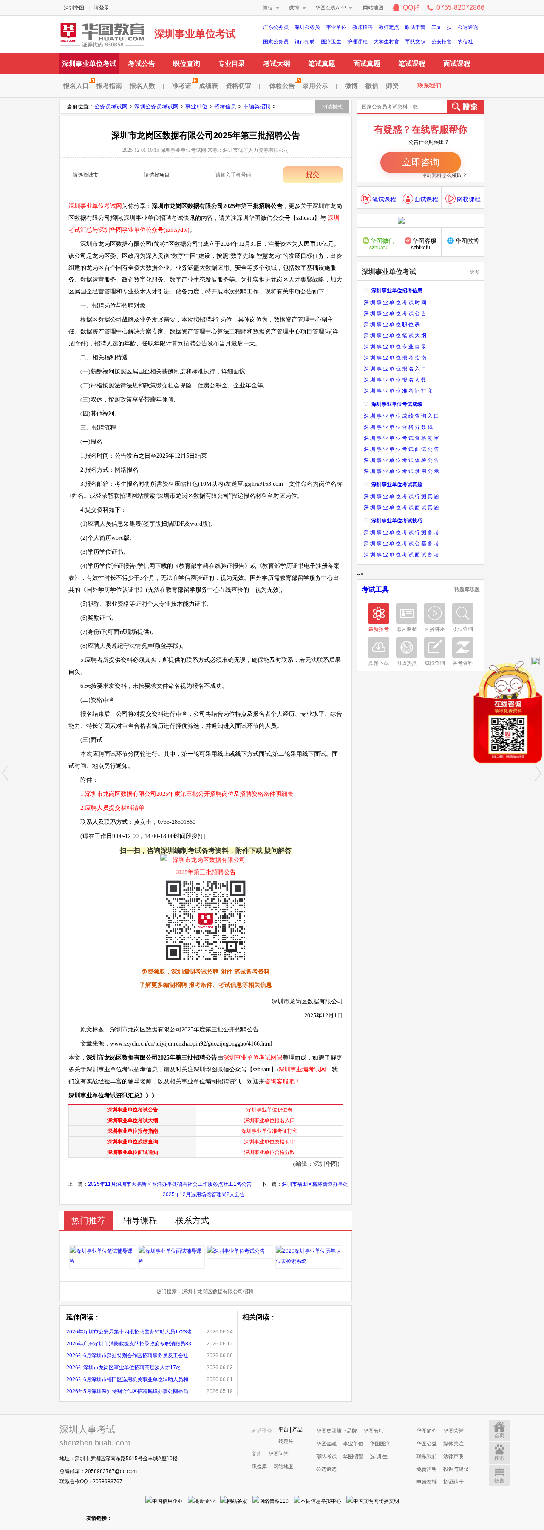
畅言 (499, 1481)
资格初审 (238, 85)
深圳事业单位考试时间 (396, 302)
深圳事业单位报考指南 (132, 1131)
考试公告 (141, 63)
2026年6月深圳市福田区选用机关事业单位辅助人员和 (127, 1379)
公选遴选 (468, 27)
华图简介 (426, 1431)
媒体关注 (453, 1444)
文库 (257, 1454)
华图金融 (326, 1444)
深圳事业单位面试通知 (132, 1152)
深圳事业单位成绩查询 (132, 1142)
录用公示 (315, 85)
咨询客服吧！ (282, 1081)
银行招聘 (305, 42)
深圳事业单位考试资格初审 (402, 438)
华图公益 (426, 1444)
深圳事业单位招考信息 (396, 290)
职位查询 (186, 63)
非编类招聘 (257, 106)
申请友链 (426, 1482)
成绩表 (208, 85)
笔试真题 (321, 63)
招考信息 (225, 106)
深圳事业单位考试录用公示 (402, 471)
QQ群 (411, 7)
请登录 (101, 8)
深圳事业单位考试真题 (396, 484)
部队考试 (326, 1456)
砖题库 (286, 1441)
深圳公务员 (307, 27)
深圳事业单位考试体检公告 (402, 460)
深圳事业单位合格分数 (269, 1152)
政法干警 (415, 27)
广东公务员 (276, 27)
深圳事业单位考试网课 (253, 1057)
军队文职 (415, 42)
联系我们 (429, 85)
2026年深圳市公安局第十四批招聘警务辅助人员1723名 (129, 1332)
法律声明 (453, 1456)
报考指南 (109, 85)
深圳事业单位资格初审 (269, 1142)
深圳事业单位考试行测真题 (402, 496)
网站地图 (373, 8)
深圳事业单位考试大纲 (132, 1120)
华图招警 (353, 1456)
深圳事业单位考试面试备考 (402, 555)
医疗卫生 (331, 42)
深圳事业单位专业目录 (396, 347)
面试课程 (456, 63)
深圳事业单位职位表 (269, 1110)
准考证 (181, 85)
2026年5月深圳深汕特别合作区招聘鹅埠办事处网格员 (127, 1391)
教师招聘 (362, 27)
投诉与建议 (456, 1469)
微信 (268, 8)
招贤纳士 (453, 1482)
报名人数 (142, 85)
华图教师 (373, 1431)
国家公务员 (276, 42)
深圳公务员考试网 (156, 106)
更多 (475, 272)
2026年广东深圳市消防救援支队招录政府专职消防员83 (128, 1344)
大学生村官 (386, 42)
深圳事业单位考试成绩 (396, 404)
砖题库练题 (467, 590)
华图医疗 (380, 1444)
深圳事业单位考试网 (102, 34)
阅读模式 (332, 107)
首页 (499, 1436)
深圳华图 (74, 8)
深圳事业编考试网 (302, 1069)
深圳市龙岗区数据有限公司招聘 (217, 1291)
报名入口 (76, 85)
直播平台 (262, 1431)
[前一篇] (5, 773)
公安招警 (441, 42)
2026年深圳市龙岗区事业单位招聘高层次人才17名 (123, 1367)
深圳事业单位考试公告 (132, 1110)
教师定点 (389, 27)
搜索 (499, 1458)
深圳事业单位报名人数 (396, 380)
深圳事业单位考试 (195, 34)
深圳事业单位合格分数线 (399, 427)
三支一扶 (441, 27)
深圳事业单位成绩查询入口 (402, 416)
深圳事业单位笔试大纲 (396, 336)
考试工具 (375, 589)
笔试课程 (411, 63)
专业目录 (231, 63)
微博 (294, 8)
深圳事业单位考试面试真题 (402, 507)
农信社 (465, 42)
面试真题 (366, 63)
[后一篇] (539, 773)
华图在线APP (330, 8)
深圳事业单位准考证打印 (269, 1131)
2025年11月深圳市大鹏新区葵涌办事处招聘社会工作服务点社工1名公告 (170, 1184)
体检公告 (282, 85)
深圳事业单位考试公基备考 (402, 544)
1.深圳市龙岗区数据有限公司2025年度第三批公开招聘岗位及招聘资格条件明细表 (186, 794)
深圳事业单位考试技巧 (396, 521)
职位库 (259, 1467)
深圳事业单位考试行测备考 (402, 533)
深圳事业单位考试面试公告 (402, 449)
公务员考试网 (111, 106)
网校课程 (469, 199)
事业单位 (336, 27)
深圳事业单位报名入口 (269, 1120)
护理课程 (357, 42)
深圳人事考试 (88, 1429)
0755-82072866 (460, 7)
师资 (392, 85)
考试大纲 (276, 63)
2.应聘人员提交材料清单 (112, 808)
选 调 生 (379, 1456)
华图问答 (278, 1454)
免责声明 (426, 1469)
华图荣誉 (453, 1431)
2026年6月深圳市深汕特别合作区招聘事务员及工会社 (127, 1356)
